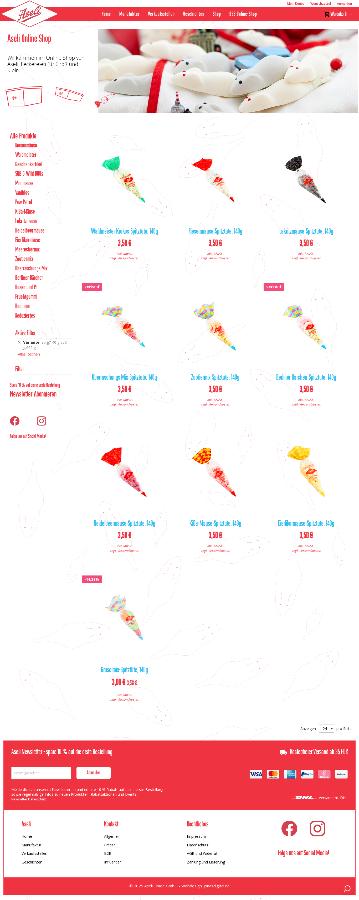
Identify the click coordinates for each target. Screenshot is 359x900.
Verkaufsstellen (161, 14)
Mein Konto (295, 3)
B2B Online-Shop (243, 14)
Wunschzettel (320, 3)
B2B (107, 853)
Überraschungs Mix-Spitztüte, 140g (124, 378)
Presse (110, 844)
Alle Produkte (23, 136)
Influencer (112, 862)
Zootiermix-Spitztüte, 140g (215, 378)
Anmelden (344, 3)
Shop (217, 14)
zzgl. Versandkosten (124, 258)
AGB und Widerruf (202, 853)
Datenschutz (197, 844)
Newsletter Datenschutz (29, 799)
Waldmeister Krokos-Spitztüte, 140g (124, 231)
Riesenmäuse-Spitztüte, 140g (215, 231)
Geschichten (193, 14)
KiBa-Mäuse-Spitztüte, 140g (215, 524)
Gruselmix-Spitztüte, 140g (124, 670)
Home (106, 14)
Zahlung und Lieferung (206, 862)
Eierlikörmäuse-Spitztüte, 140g (306, 524)
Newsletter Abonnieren (33, 394)
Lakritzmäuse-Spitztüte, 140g (306, 231)
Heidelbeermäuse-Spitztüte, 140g (124, 524)
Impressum (196, 836)
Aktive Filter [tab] (25, 333)
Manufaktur (129, 14)
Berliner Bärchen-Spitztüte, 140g (306, 378)
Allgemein (112, 836)
